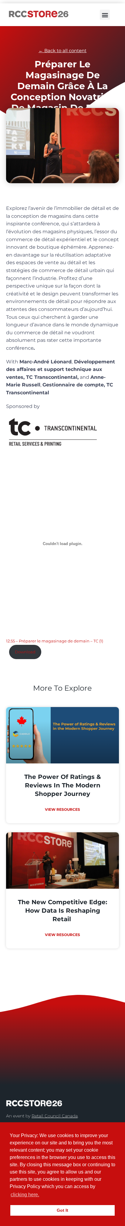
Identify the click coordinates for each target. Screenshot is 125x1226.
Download (25, 652)
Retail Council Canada (55, 1116)
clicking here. (25, 1194)
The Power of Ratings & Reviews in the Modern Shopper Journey (62, 785)
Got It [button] (62, 1210)
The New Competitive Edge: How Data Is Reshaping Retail (62, 910)
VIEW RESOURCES (62, 809)
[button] (105, 15)
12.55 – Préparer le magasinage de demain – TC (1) (54, 641)
